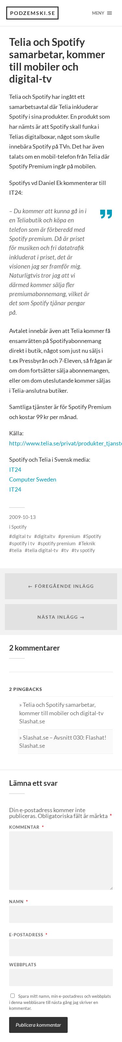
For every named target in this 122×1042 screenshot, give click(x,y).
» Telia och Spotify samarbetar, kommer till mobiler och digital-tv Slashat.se (61, 712)
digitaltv (46, 536)
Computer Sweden (32, 479)
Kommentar (26, 827)
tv (66, 550)
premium (70, 536)
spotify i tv (23, 543)
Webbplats (22, 965)
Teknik (88, 543)
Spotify (19, 527)
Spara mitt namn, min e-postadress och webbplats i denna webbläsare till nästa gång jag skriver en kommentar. (60, 1002)
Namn (18, 902)
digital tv (21, 536)
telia (17, 550)
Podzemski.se (32, 13)
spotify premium (58, 543)
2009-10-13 (22, 517)
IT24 (15, 469)
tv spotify (85, 550)
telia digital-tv (43, 550)
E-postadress (28, 935)
